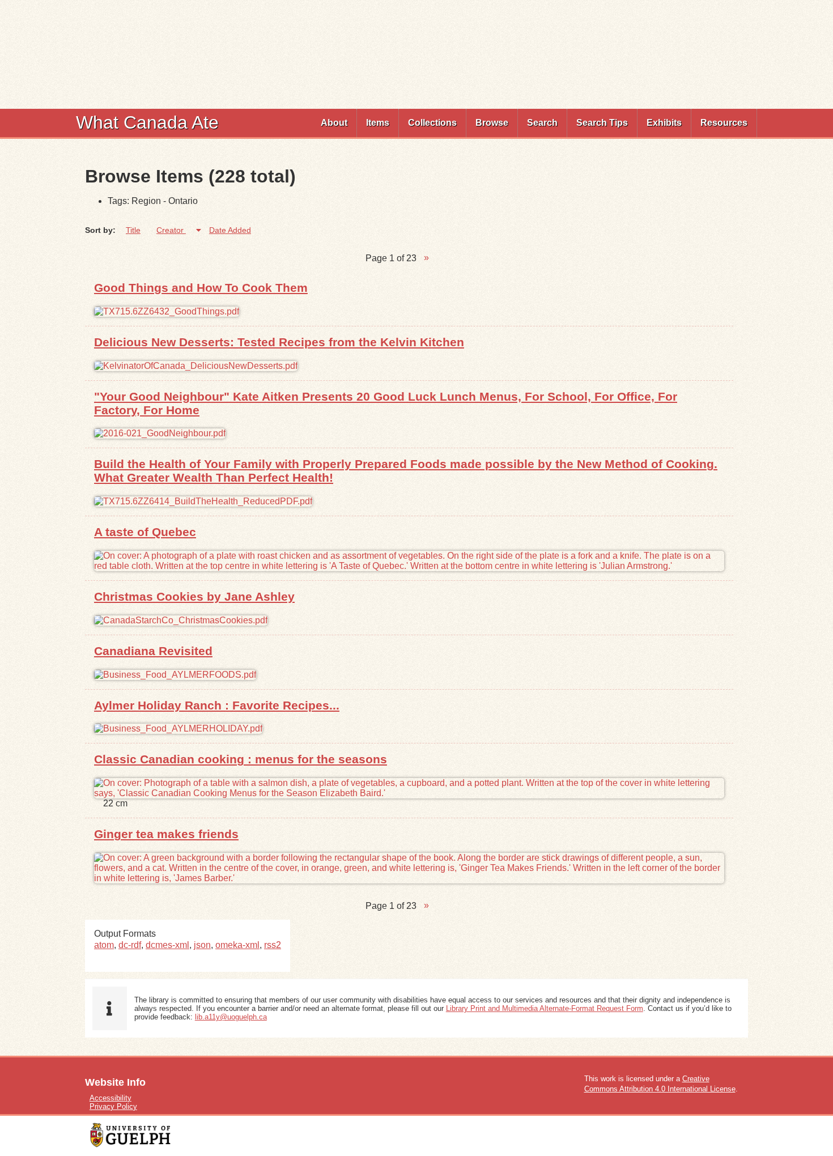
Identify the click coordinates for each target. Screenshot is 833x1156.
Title (133, 230)
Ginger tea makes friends (166, 833)
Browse (491, 123)
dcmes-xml (167, 945)
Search (542, 123)
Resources (723, 123)
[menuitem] (334, 123)
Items (377, 123)
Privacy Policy (113, 1106)
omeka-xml (237, 945)
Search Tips (602, 123)
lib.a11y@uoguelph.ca (231, 1017)
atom (104, 945)
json (202, 945)
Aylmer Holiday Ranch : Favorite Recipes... (216, 705)
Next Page (426, 258)
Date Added (230, 230)
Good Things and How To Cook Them (201, 287)
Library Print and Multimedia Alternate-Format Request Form (544, 1008)
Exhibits (664, 123)
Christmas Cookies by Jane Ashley (194, 596)
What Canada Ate (147, 122)
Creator (171, 230)
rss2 (272, 945)
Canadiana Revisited (153, 650)
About (334, 123)
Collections (432, 123)
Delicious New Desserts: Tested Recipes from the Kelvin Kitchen (279, 341)
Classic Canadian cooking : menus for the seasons (240, 759)
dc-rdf (129, 945)
